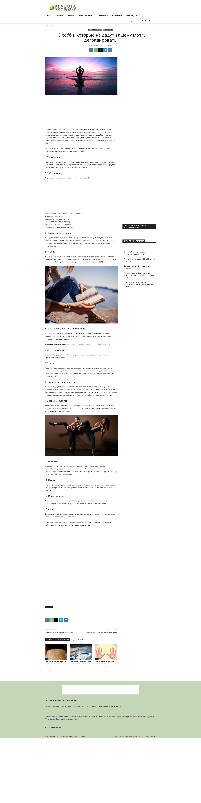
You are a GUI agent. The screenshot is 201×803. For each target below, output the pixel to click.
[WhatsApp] (96, 50)
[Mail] (142, 20)
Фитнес (60, 16)
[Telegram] (149, 20)
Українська (117, 706)
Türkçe (110, 706)
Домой (47, 25)
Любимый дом (131, 16)
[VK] (110, 50)
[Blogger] (131, 20)
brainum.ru (57, 607)
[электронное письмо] (100, 50)
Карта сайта (145, 736)
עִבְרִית (74, 706)
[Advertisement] (81, 112)
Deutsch (69, 706)
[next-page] (49, 670)
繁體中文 (47, 706)
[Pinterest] (145, 20)
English (53, 706)
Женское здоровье (97, 29)
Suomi (58, 706)
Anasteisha (94, 45)
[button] (153, 16)
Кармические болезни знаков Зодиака (59, 632)
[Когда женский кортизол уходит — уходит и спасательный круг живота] (56, 652)
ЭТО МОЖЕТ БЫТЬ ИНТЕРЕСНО (57, 640)
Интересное (103, 16)
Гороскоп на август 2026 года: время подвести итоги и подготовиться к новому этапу (139, 275)
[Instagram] (138, 20)
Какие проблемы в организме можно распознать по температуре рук (105, 664)
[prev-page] (46, 670)
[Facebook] (135, 20)
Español (99, 706)
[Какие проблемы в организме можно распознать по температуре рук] (106, 652)
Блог (90, 29)
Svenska (105, 706)
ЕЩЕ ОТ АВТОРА (77, 640)
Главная (49, 16)
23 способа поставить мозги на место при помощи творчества (89, 344)
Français (63, 706)
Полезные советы (107, 29)
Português (85, 706)
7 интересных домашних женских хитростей (101, 632)
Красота (71, 16)
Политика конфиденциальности (130, 736)
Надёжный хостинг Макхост (55, 727)
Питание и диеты (86, 16)
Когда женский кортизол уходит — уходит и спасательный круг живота (56, 664)
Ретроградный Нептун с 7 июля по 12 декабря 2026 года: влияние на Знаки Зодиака (139, 284)
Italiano (79, 706)
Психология (117, 16)
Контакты (153, 736)
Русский (93, 706)
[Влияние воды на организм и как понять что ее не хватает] (81, 652)
